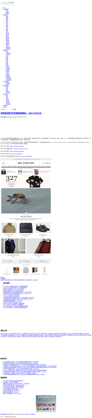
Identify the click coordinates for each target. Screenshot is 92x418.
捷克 (7, 31)
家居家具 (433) (27, 333)
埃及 (7, 97)
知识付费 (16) (25, 336)
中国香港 (8, 53)
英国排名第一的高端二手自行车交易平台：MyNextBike (16, 383)
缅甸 (7, 64)
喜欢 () (2, 277)
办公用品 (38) (82, 335)
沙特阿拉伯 (8, 78)
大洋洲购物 (6, 81)
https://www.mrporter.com (16, 153)
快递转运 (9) (59, 336)
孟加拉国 (8, 77)
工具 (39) (76, 335)
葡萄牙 (7, 39)
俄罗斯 (7, 41)
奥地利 (7, 40)
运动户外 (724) (8, 333)
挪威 (7, 26)
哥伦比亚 (8, 92)
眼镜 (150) (82, 333)
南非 (7, 95)
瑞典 (7, 20)
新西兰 (7, 84)
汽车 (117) (19, 335)
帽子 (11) (47, 336)
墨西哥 (7, 13)
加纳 (7, 98)
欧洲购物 (5, 14)
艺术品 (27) (5, 336)
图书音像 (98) (37, 335)
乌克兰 (7, 46)
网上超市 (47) (65, 335)
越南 (7, 63)
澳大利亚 (8, 83)
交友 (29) (87, 335)
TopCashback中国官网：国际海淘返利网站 (13, 380)
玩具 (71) (43, 335)
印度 (7, 60)
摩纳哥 (7, 44)
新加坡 (7, 65)
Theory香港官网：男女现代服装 (10, 389)
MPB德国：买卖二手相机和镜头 (10, 382)
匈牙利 (7, 43)
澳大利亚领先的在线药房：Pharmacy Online (13, 387)
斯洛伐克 (8, 47)
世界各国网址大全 (5, 414)
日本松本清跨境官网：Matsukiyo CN (11, 390)
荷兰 (7, 23)
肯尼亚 (7, 100)
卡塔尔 (7, 73)
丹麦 (7, 24)
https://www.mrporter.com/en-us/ (21, 148)
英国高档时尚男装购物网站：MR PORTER (21, 113)
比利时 (7, 37)
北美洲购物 (6, 9)
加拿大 (7, 12)
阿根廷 (7, 91)
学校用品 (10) (53, 336)
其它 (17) (20, 336)
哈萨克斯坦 (8, 80)
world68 (9, 117)
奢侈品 (2, 278)
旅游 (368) (39, 333)
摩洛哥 (7, 101)
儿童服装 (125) (6, 335)
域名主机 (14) (36, 336)
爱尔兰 (7, 36)
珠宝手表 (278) (45, 333)
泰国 (7, 58)
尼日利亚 (8, 102)
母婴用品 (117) (13, 335)
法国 (7, 17)
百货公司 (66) (52, 335)
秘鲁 (7, 90)
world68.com (27, 414)
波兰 (7, 29)
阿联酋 (7, 71)
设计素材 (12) (42, 336)
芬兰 (7, 27)
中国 (7, 51)
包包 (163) (71, 333)
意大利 (7, 33)
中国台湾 (8, 54)
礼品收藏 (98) (31, 335)
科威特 (7, 74)
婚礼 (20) (16, 336)
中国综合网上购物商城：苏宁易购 (9, 279)
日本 (7, 56)
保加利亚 (8, 48)
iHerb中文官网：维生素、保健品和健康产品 (13, 386)
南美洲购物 (6, 85)
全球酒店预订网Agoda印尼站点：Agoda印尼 (27, 279)
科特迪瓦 (8, 104)
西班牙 (7, 34)
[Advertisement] (41, 127)
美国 (7, 10)
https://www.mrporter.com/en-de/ (17, 151)
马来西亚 (8, 68)
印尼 (7, 61)
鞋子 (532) (21, 333)
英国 (7, 16)
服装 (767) (3, 333)
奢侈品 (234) (52, 333)
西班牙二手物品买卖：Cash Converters (12, 393)
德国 (7, 19)
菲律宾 (7, 67)
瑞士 (7, 22)
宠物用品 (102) (24, 335)
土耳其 (7, 70)
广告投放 (32, 414)
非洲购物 (5, 94)
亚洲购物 (5, 50)
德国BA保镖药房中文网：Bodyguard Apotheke (14, 385)
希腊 (7, 30)
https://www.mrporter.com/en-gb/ (17, 146)
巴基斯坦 (8, 75)
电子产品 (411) (34, 333)
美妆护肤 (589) (15, 333)
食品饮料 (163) (76, 333)
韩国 (7, 57)
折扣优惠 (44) (71, 335)
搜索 (15, 109)
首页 (4, 7)
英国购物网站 (4, 117)
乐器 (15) (31, 336)
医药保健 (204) (58, 333)
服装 (5, 278)
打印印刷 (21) (11, 336)
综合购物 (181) (65, 333)
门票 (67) (47, 335)
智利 (7, 88)
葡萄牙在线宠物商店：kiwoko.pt (10, 392)
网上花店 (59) (58, 335)
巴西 (7, 87)
